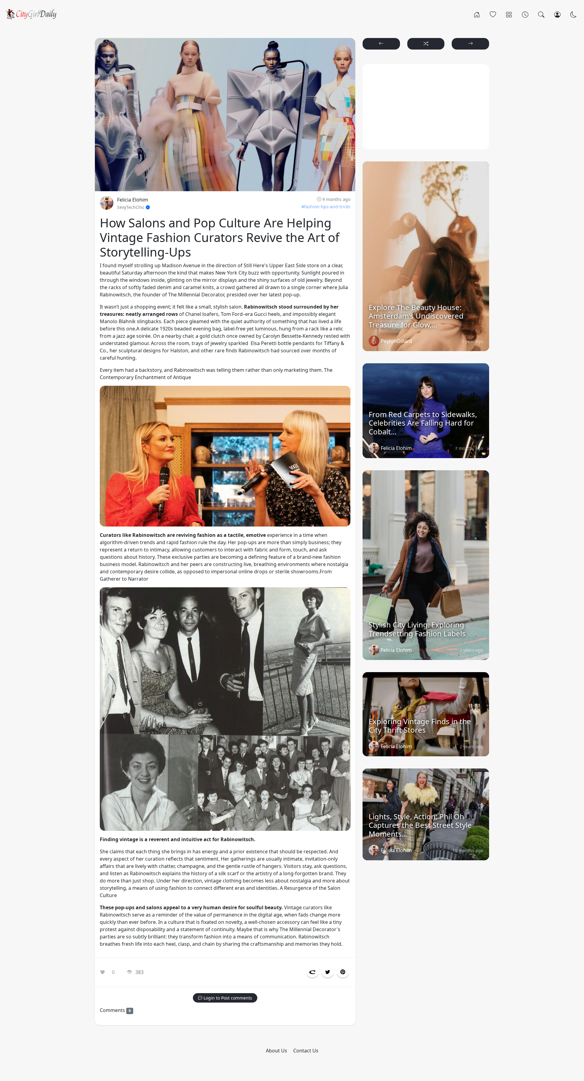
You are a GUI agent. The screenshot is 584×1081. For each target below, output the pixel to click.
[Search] (541, 14)
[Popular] (493, 14)
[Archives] (525, 14)
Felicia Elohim (132, 199)
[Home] (476, 14)
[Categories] (509, 14)
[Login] (557, 14)
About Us (276, 1050)
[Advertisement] (426, 106)
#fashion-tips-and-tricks (325, 206)
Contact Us (305, 1050)
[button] (312, 972)
